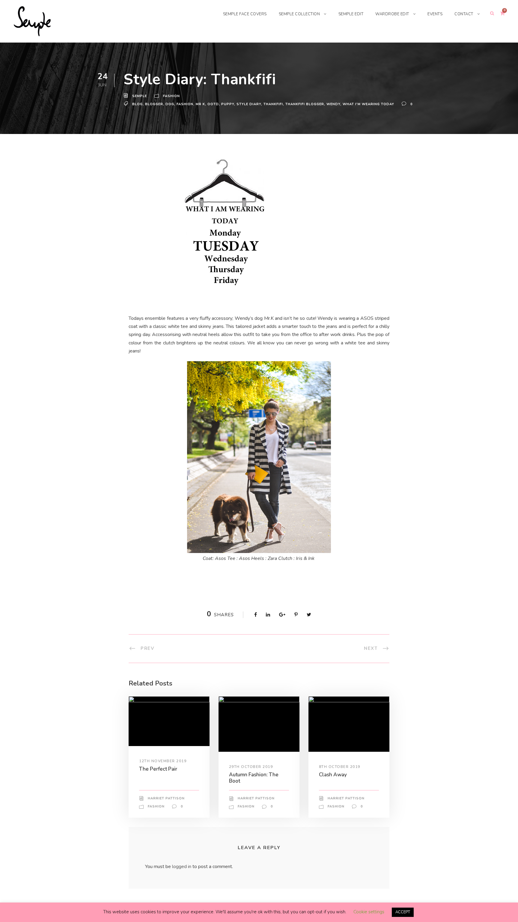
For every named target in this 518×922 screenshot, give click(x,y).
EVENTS (434, 14)
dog (169, 104)
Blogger (154, 104)
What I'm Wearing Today (368, 104)
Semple (139, 96)
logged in (181, 866)
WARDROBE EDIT (392, 14)
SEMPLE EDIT (351, 14)
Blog (137, 104)
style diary (249, 104)
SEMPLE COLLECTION (299, 14)
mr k (200, 104)
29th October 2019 (251, 766)
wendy (333, 104)
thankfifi (273, 104)
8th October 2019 (339, 766)
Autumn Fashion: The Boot (253, 777)
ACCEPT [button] (402, 912)
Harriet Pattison (166, 798)
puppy (227, 104)
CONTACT (463, 14)
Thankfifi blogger (304, 104)
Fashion (171, 96)
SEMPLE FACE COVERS (245, 14)
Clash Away (333, 774)
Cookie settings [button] (368, 912)
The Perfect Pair (158, 769)
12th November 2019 (162, 761)
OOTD (213, 104)
